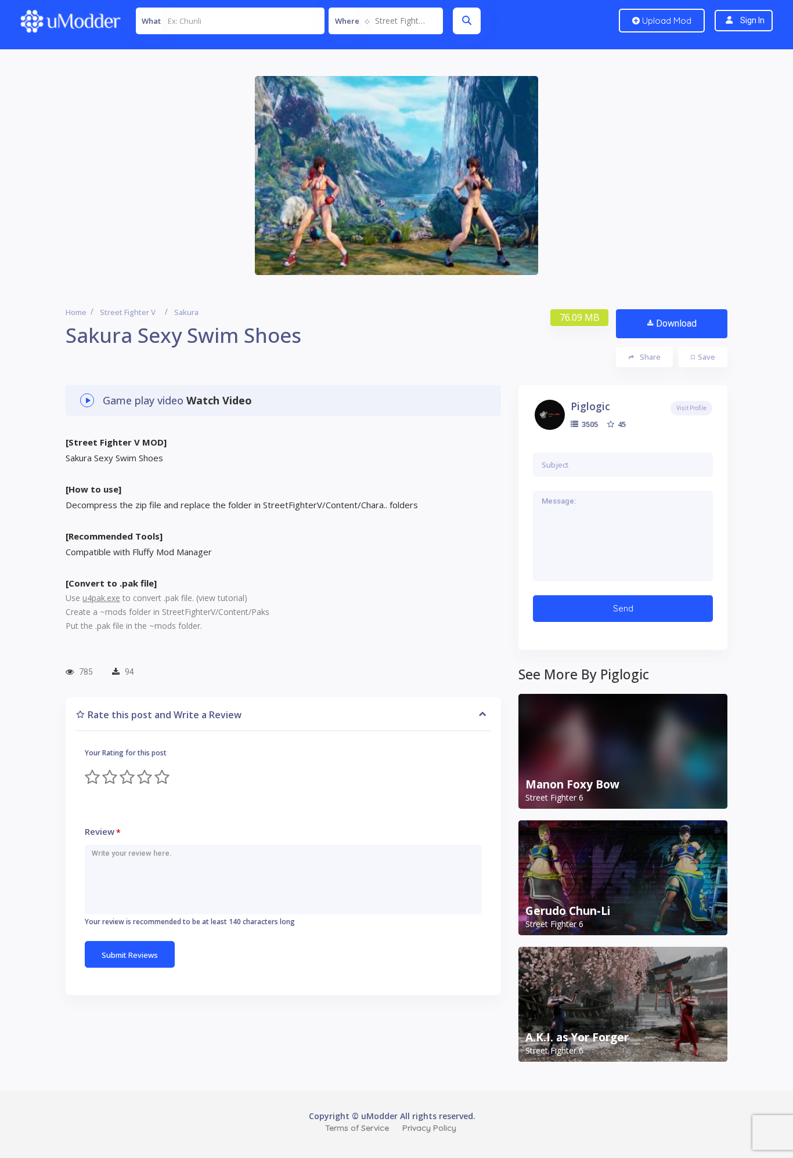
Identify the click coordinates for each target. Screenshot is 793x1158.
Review (103, 832)
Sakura (186, 312)
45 (621, 424)
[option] (396, 175)
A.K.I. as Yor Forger (577, 1037)
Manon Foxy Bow (572, 784)
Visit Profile (691, 408)
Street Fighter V (128, 312)
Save (706, 357)
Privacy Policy (429, 1128)
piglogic (590, 406)
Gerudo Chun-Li (567, 910)
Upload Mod (665, 20)
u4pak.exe (101, 597)
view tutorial (221, 597)
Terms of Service (357, 1128)
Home (76, 312)
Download (676, 323)
